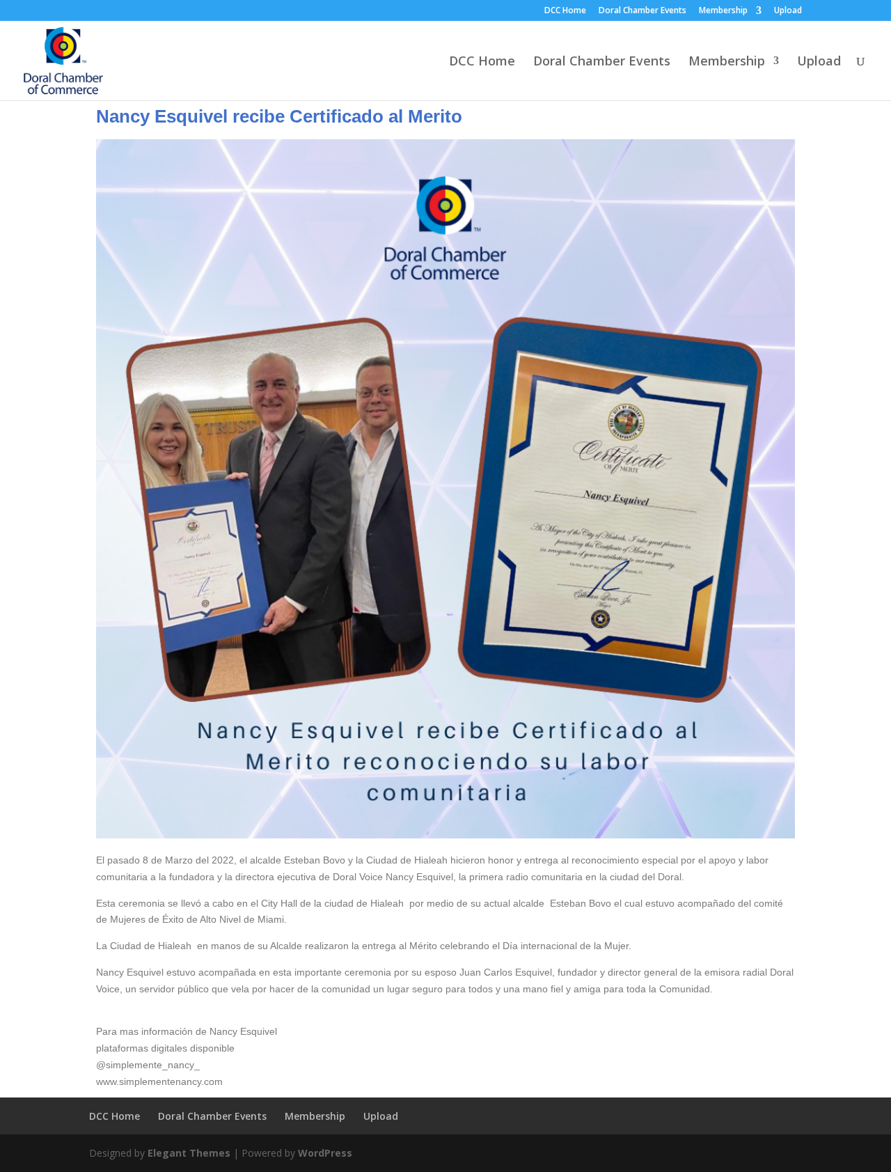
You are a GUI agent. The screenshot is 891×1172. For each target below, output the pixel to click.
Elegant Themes (189, 1152)
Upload (788, 11)
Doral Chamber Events (642, 11)
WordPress (325, 1152)
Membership (723, 11)
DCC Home (565, 11)
